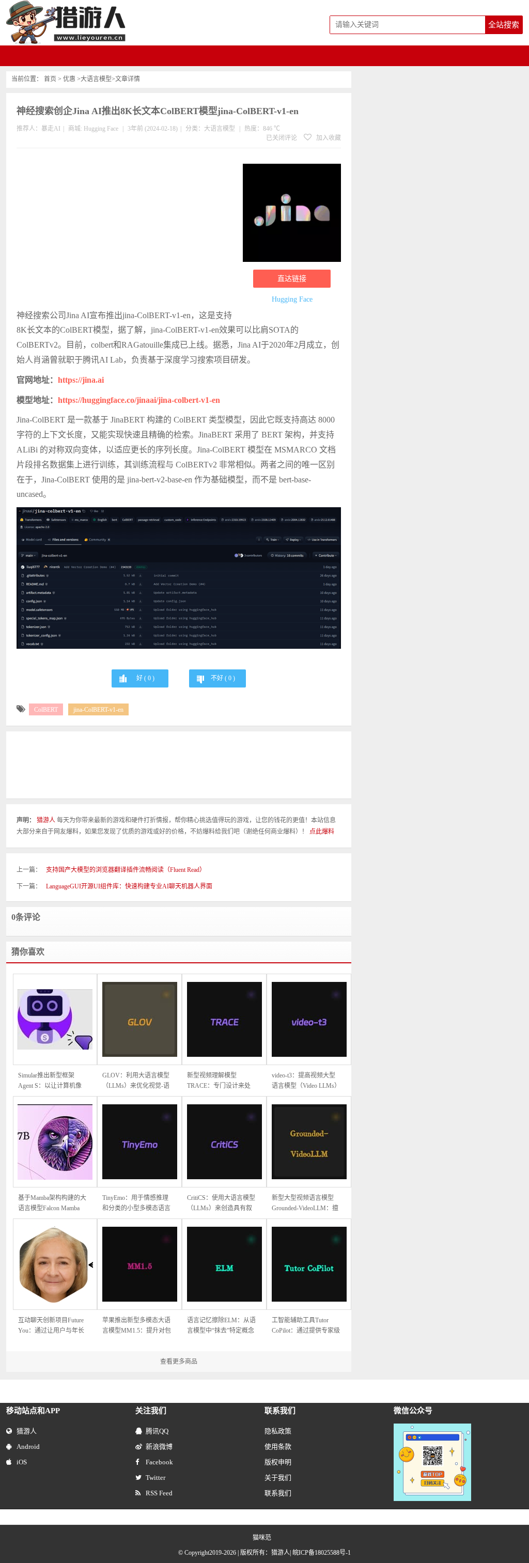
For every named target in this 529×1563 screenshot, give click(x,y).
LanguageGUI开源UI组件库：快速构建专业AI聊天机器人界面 (129, 886)
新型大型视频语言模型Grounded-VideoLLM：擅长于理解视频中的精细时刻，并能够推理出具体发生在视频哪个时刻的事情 (306, 1203)
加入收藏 (328, 138)
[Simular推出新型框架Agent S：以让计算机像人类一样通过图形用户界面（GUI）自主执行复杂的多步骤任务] (55, 1019)
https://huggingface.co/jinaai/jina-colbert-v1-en (139, 400)
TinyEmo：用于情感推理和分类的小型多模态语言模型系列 (136, 1203)
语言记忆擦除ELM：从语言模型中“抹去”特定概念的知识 (221, 1326)
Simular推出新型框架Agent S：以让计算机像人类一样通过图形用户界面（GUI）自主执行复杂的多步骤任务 (52, 1081)
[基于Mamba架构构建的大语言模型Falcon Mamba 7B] (55, 1142)
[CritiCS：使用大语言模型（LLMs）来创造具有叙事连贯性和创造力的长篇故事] (224, 1141)
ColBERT (46, 709)
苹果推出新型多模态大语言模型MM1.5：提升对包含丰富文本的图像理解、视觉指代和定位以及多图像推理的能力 (136, 1326)
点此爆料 (321, 831)
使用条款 (277, 1446)
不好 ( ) (223, 678)
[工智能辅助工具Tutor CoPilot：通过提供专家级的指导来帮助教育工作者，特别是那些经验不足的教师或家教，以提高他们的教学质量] (309, 1264)
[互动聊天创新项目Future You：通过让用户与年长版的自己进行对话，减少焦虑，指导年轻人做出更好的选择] (55, 1264)
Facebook (159, 1462)
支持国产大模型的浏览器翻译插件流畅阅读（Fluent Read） (126, 869)
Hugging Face (101, 128)
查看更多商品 (178, 1361)
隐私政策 (277, 1431)
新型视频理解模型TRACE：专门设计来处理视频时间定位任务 (219, 1081)
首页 (50, 79)
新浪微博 (159, 1446)
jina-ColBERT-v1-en (98, 709)
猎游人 (27, 1431)
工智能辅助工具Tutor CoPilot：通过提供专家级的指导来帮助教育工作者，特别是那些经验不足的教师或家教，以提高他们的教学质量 (306, 1326)
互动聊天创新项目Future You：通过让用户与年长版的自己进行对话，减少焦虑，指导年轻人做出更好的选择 (52, 1326)
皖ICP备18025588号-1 (321, 1552)
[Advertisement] (124, 231)
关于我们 (277, 1477)
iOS (22, 1462)
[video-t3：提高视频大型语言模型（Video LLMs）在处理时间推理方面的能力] (309, 1019)
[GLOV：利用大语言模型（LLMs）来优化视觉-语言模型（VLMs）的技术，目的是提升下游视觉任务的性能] (139, 1019)
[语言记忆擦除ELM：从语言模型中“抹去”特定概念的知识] (224, 1264)
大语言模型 (96, 79)
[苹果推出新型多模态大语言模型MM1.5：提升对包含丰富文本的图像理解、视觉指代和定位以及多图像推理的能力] (139, 1264)
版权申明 (277, 1462)
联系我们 (277, 1493)
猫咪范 (262, 1537)
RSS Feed (159, 1493)
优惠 (69, 79)
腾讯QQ (157, 1431)
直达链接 (291, 279)
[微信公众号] (432, 1428)
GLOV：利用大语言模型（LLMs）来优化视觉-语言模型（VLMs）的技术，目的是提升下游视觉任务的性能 (136, 1081)
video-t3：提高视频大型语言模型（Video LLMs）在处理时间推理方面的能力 (306, 1081)
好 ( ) (145, 678)
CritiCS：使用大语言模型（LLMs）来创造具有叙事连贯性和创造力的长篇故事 (221, 1203)
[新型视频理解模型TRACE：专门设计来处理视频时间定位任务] (224, 1019)
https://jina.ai (81, 380)
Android (28, 1446)
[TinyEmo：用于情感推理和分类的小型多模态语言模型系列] (139, 1141)
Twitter (155, 1477)
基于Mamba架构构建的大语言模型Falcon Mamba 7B (52, 1203)
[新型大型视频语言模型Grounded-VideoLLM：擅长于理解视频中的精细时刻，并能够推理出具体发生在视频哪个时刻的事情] (309, 1141)
